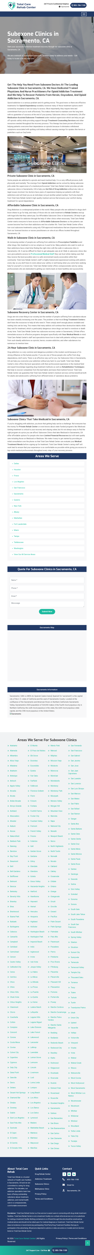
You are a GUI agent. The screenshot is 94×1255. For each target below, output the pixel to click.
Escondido (34, 766)
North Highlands (57, 846)
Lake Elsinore (35, 1027)
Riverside (54, 1078)
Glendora (33, 871)
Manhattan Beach (37, 1128)
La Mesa (33, 977)
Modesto (54, 766)
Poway (53, 1002)
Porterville (55, 997)
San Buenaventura (58, 1128)
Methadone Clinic (42, 1189)
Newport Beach (57, 836)
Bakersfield (14, 836)
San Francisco (19, 488)
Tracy (73, 987)
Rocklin (53, 1083)
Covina (12, 1047)
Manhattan (18, 518)
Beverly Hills (15, 896)
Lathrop (33, 1047)
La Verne (33, 1002)
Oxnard (53, 912)
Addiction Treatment (43, 1179)
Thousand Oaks (77, 977)
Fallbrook (34, 786)
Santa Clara (75, 834)
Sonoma (74, 899)
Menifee (33, 1148)
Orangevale (55, 896)
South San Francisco (73, 925)
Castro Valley (15, 962)
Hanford (33, 891)
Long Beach (35, 1093)
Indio (32, 947)
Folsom (33, 801)
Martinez (33, 1138)
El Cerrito (13, 1143)
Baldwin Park (15, 841)
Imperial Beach (36, 942)
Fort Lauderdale (20, 524)
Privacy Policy (40, 1194)
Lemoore (34, 1062)
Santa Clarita (76, 839)
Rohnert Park (56, 1088)
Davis (12, 1082)
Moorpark (54, 796)
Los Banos (34, 1108)
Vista (73, 1053)
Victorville (75, 1038)
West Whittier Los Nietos (76, 1094)
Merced (54, 751)
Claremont (14, 1007)
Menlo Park (55, 746)
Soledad (74, 894)
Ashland (13, 811)
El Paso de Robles (37, 751)
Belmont (13, 881)
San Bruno (55, 1123)
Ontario (53, 886)
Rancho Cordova (57, 1007)
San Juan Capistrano (73, 772)
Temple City (75, 972)
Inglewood (34, 952)
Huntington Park (36, 937)
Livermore (34, 1072)
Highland (33, 922)
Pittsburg (54, 967)
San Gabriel (75, 756)
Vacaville (74, 1028)
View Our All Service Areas (24, 554)
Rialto (53, 1058)
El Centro (13, 1138)
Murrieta (54, 816)
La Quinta (34, 997)
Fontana (33, 806)
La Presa (34, 987)
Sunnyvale (75, 957)
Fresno (33, 836)
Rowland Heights (57, 1103)
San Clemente (56, 1138)
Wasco (73, 1068)
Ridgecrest (55, 1068)
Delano (13, 1088)
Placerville (55, 977)
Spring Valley (76, 937)
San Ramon (75, 814)
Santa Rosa (75, 864)
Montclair (54, 776)
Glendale (33, 866)
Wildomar (74, 1116)
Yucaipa (74, 1141)
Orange (53, 891)
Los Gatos (34, 1113)
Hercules (34, 912)
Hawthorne (34, 896)
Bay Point (14, 856)
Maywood (34, 1143)
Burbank (13, 922)
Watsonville (75, 1073)
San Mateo (75, 799)
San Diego (55, 1143)
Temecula (75, 962)
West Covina (76, 1078)
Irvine (32, 957)
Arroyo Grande (15, 806)
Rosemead (55, 1093)
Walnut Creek (76, 1063)
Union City (75, 1018)
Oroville (54, 906)
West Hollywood (77, 1083)
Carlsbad (13, 947)
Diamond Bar (15, 1098)
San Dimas (55, 1148)
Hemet (33, 906)
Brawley (13, 901)
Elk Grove (34, 756)
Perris (53, 952)
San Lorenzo (76, 783)
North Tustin (55, 851)
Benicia (13, 886)
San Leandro (76, 778)
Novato (53, 861)
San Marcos (75, 794)
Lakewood (34, 1037)
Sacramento (18, 494)
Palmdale (54, 932)
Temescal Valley (77, 967)
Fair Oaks (34, 776)
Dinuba (13, 1103)
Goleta (33, 876)
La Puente (34, 992)
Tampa (16, 536)
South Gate (75, 909)
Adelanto (13, 746)
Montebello (55, 781)
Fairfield (33, 781)
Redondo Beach (57, 1043)
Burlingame (14, 927)
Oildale (53, 881)
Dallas (16, 463)
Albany (16, 512)
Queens (17, 500)
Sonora (73, 904)
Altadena (13, 766)
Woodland (75, 1126)
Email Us (70, 1185)
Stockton (74, 947)
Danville (13, 1077)
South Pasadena (77, 919)
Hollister (33, 927)
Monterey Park (56, 791)
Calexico (13, 932)
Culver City (14, 1052)
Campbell (14, 942)
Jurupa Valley (35, 967)
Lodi (32, 1077)
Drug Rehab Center (43, 1174)
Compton (13, 1027)
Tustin (73, 1002)
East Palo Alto (15, 1123)
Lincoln (33, 1067)
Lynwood (34, 1118)
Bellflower (14, 876)
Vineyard (74, 1043)
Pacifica (54, 917)
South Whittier (76, 932)
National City (56, 826)
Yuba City (74, 1136)
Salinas (53, 1113)
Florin (32, 796)
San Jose (74, 766)
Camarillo (14, 937)
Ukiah (73, 1013)
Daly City (13, 1067)
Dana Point (14, 1072)
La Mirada (34, 982)
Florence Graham (37, 791)
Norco (53, 841)
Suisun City (75, 952)
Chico (12, 982)
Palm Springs (56, 927)
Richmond (54, 1063)
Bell (11, 866)
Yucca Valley (76, 1146)
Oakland (54, 866)
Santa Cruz (75, 844)
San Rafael (75, 809)
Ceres (12, 972)
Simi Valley (75, 889)
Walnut (73, 1058)
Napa (53, 821)
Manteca (33, 1133)
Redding (54, 1033)
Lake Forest (35, 1032)
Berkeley (13, 891)
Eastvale (13, 1128)
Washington (18, 548)
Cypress (13, 1062)
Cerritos (13, 977)
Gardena (33, 856)
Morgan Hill (55, 806)
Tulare (73, 992)
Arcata (12, 796)
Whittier (74, 1111)
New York (17, 506)
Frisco (16, 476)
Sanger (73, 819)
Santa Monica (76, 854)
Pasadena (55, 947)
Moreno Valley (56, 801)
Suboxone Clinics (42, 1184)
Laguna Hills (35, 1017)
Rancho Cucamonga (58, 1012)
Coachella (14, 1017)
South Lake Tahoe (78, 914)
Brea (12, 906)
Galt (31, 846)
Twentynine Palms (78, 1008)
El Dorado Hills (16, 1148)
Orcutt (53, 901)
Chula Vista (14, 997)
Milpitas (54, 756)
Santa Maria (75, 849)
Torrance (74, 982)
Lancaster (34, 1042)
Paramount (55, 942)
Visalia (73, 1048)
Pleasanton (55, 987)
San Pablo (75, 804)
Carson (13, 957)
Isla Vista (34, 962)
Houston (17, 470)
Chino (12, 987)
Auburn (13, 826)
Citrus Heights (16, 1002)
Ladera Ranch (35, 1007)
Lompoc (33, 1088)
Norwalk (54, 856)
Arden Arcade (15, 801)
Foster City (34, 816)
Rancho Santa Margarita (54, 1026)
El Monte (33, 746)
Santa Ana (75, 824)
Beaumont (14, 861)
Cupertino (14, 1057)
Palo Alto (54, 937)
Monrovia (54, 771)
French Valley (35, 831)
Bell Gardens (15, 871)
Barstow (13, 851)
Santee (73, 869)
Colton (12, 1022)
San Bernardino (57, 1118)
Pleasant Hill (56, 982)
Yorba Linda (75, 1131)
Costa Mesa (15, 1042)
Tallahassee (19, 542)
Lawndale (34, 1052)
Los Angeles (19, 482)
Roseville (54, 1098)
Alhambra (14, 756)
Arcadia (13, 791)
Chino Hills (14, 992)
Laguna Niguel (36, 1022)
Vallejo (73, 1033)
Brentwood (14, 912)
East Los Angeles (17, 1118)
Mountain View (56, 811)
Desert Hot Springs (18, 1093)
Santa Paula (75, 859)
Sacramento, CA (73, 1191)
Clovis (12, 1012)
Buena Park (14, 917)
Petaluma (54, 957)
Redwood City (56, 1048)
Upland (73, 1023)
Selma (73, 884)
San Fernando (76, 746)
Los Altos (34, 1098)
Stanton (74, 942)
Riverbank (54, 1073)
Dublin (12, 1113)
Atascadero (14, 816)
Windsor (74, 1121)
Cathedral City (15, 967)
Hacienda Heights (37, 886)
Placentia (54, 972)
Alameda (13, 751)
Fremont (33, 826)
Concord (13, 1032)
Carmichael (14, 952)
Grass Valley (35, 881)
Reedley (54, 1053)
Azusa (12, 831)
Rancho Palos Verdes (55, 1018)
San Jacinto (75, 761)
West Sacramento (78, 1088)
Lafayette (34, 1012)
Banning (13, 846)
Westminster (76, 1101)
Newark (54, 831)
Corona (13, 1037)
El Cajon (13, 1133)
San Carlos (55, 1133)
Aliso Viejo (14, 761)
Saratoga (74, 874)
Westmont (75, 1106)
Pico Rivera (55, 962)
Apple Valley (15, 786)
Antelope (13, 776)
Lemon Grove (35, 1057)
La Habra (33, 972)
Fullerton (33, 841)
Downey (13, 1108)
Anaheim (13, 771)
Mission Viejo (56, 761)
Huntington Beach (37, 932)
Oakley (53, 871)
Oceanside (55, 876)
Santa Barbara (76, 829)
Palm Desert (56, 922)
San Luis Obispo (77, 789)
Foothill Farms (36, 811)
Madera (33, 1123)
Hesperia (34, 917)
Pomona (54, 992)
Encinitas (34, 761)
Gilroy (32, 861)
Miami (16, 530)
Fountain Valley (36, 821)
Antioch (13, 781)
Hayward (33, 901)
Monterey (54, 786)
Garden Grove (35, 851)
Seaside (74, 879)
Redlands (54, 1038)
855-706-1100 (79, 5)
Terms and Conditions (44, 1199)
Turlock (74, 997)
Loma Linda (35, 1082)
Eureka (33, 771)
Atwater (13, 821)
